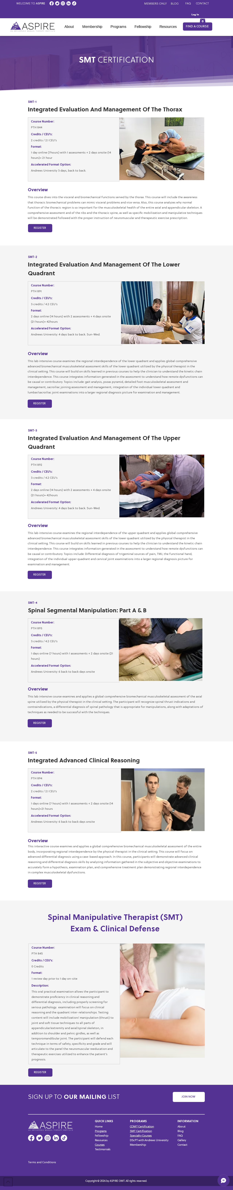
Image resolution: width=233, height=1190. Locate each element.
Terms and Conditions (42, 1162)
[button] (120, 27)
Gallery (181, 1140)
